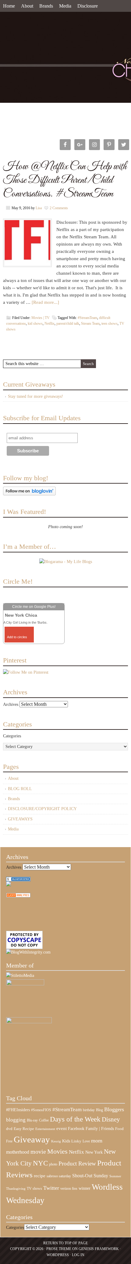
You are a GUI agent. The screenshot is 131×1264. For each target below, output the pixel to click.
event (61, 1128)
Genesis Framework (99, 1249)
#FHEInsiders (18, 1109)
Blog (99, 1110)
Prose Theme (58, 1249)
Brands (46, 5)
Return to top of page (65, 1243)
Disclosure (87, 5)
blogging (16, 1120)
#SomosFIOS (41, 1110)
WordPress (58, 1255)
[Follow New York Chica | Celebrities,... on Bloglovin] (29, 494)
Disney (111, 1119)
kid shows (35, 323)
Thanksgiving (16, 1188)
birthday (89, 1110)
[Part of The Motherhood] (29, 1022)
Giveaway (32, 1139)
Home (9, 5)
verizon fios (68, 1188)
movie (38, 1151)
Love (86, 1141)
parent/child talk (67, 323)
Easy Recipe (24, 1128)
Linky (76, 1141)
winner (84, 1188)
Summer (115, 1176)
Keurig (56, 1141)
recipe (39, 1175)
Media (65, 5)
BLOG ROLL (20, 788)
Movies (57, 1151)
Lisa (39, 208)
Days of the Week (75, 1119)
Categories (12, 736)
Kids (66, 1140)
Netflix (49, 323)
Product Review (77, 1163)
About (27, 5)
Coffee (44, 1120)
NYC (40, 1163)
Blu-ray (32, 1120)
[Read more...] (45, 302)
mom (96, 1141)
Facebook (76, 1128)
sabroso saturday (59, 1176)
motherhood (17, 1152)
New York (94, 1152)
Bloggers (114, 1109)
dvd (9, 1129)
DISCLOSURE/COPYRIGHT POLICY (42, 808)
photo (53, 1164)
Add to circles (17, 637)
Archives (10, 704)
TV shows (34, 1188)
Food (119, 1128)
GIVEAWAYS (20, 819)
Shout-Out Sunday (90, 1175)
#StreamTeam (87, 318)
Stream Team (90, 323)
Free (9, 1141)
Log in (78, 1255)
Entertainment (45, 1129)
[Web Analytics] (18, 896)
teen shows (109, 323)
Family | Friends (100, 1128)
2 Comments (59, 208)
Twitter (51, 1188)
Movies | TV (40, 318)
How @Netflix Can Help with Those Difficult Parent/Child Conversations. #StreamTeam (64, 180)
